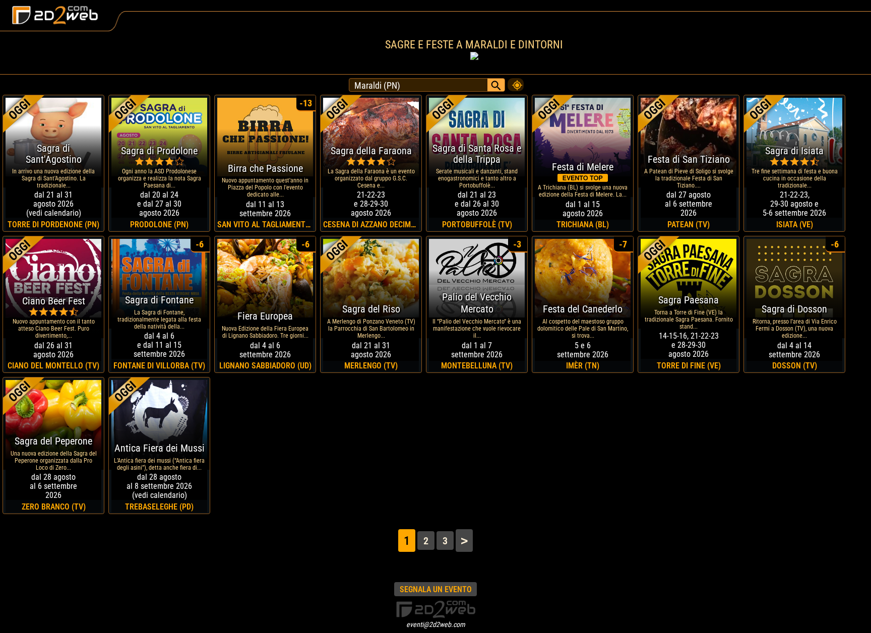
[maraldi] (516, 82)
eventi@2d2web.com (435, 624)
